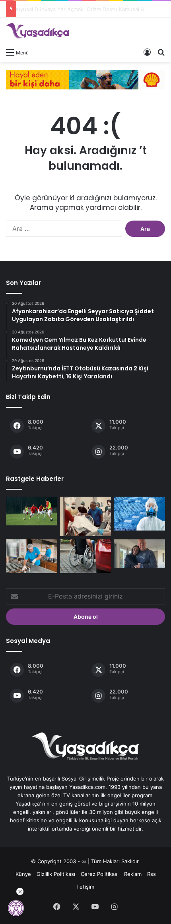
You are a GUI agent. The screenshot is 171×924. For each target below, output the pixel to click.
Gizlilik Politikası (56, 874)
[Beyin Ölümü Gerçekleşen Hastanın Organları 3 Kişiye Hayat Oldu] (85, 516)
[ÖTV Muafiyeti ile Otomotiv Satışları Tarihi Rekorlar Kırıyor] (85, 556)
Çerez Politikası (100, 874)
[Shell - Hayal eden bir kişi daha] (85, 79)
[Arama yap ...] (161, 52)
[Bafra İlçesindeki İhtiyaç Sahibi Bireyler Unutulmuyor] (31, 556)
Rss (151, 874)
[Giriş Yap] (147, 52)
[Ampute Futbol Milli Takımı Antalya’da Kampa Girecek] (31, 511)
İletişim (85, 886)
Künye (23, 874)
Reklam (133, 874)
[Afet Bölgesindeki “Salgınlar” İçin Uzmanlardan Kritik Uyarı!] (139, 514)
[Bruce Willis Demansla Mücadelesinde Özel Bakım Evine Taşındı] (139, 553)
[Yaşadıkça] (38, 31)
